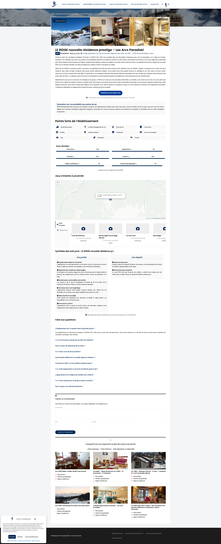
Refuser (20, 537)
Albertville (102, 14)
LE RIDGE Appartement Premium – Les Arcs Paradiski (108, 506)
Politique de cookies (12, 540)
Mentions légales (36, 540)
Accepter (12, 537)
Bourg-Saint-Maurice (111, 14)
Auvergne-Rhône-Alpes (86, 14)
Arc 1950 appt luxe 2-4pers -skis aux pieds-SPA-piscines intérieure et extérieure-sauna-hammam (148, 507)
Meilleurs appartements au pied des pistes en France (65, 14)
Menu (168, 4)
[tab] (110, 328)
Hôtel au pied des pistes (71, 4)
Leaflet (149, 218)
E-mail (110, 422)
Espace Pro (155, 4)
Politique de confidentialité (24, 540)
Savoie (96, 14)
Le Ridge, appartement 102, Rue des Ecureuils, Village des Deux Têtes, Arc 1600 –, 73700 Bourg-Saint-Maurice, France (118, 53)
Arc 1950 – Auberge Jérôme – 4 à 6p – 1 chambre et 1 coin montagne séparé (148, 472)
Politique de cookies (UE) (153, 533)
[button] (35, 519)
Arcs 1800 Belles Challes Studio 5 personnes (70, 471)
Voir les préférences (31, 537)
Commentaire (110, 407)
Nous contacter (117, 538)
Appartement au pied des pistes (94, 4)
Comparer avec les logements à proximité (110, 170)
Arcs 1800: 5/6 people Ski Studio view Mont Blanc (72, 506)
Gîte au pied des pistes (139, 4)
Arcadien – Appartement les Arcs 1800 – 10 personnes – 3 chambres (108, 472)
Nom (73, 422)
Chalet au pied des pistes (118, 4)
